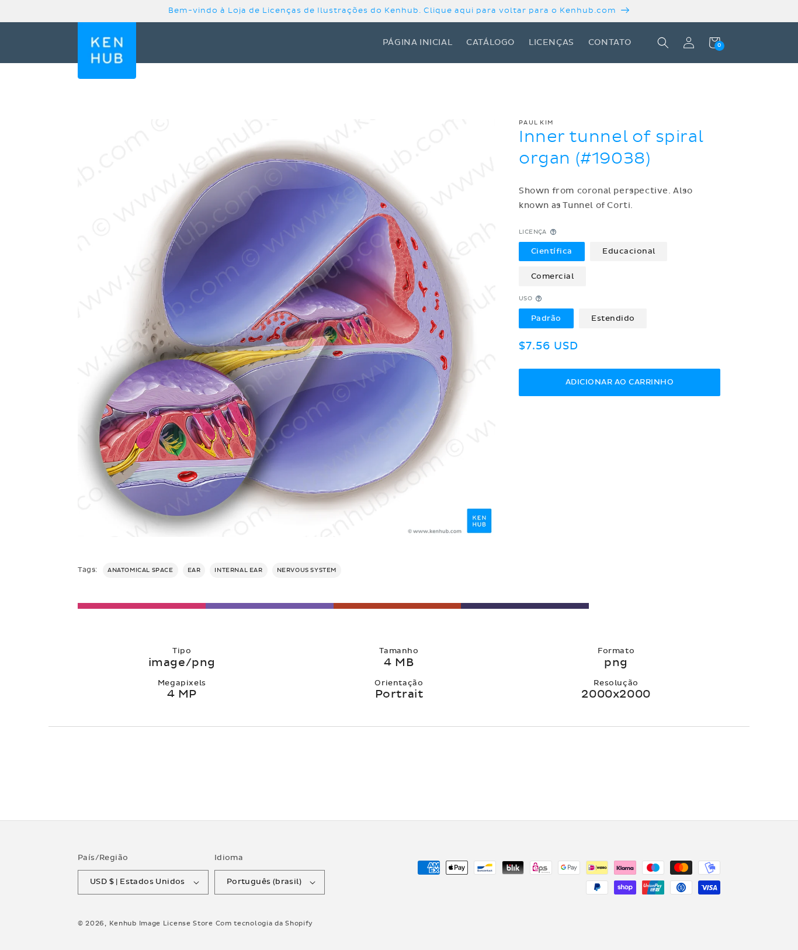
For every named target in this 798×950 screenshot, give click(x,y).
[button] (663, 43)
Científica (552, 250)
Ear (194, 570)
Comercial (552, 275)
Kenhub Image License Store (161, 923)
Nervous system (306, 570)
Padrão (546, 318)
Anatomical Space (140, 570)
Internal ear (238, 570)
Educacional (628, 250)
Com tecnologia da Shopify (265, 923)
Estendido (613, 318)
